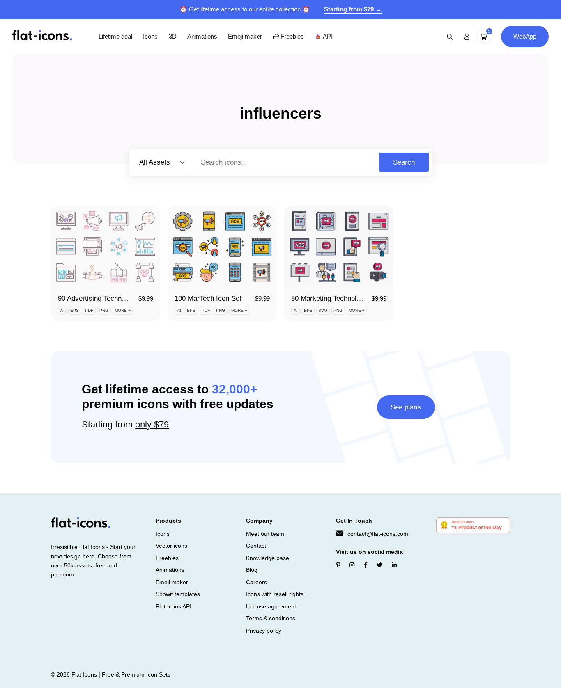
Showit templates (178, 594)
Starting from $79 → (353, 9)
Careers (256, 582)
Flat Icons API (173, 606)
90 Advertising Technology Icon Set (112, 298)
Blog (252, 570)
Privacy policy (263, 630)
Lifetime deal (115, 36)
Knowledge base (267, 558)
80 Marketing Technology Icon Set (343, 298)
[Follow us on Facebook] (366, 565)
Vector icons (171, 545)
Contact (256, 545)
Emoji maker (245, 36)
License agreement (271, 606)
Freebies (291, 36)
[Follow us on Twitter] (379, 565)
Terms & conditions (270, 618)
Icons (150, 36)
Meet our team (265, 533)
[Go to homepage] (42, 35)
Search (404, 162)
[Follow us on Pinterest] (338, 565)
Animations (202, 36)
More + (123, 310)
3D (173, 36)
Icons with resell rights (274, 594)
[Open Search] (450, 36)
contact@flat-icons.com (377, 533)
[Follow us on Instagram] (351, 565)
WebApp (524, 36)
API (327, 36)
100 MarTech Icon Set (208, 298)
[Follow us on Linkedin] (394, 565)
